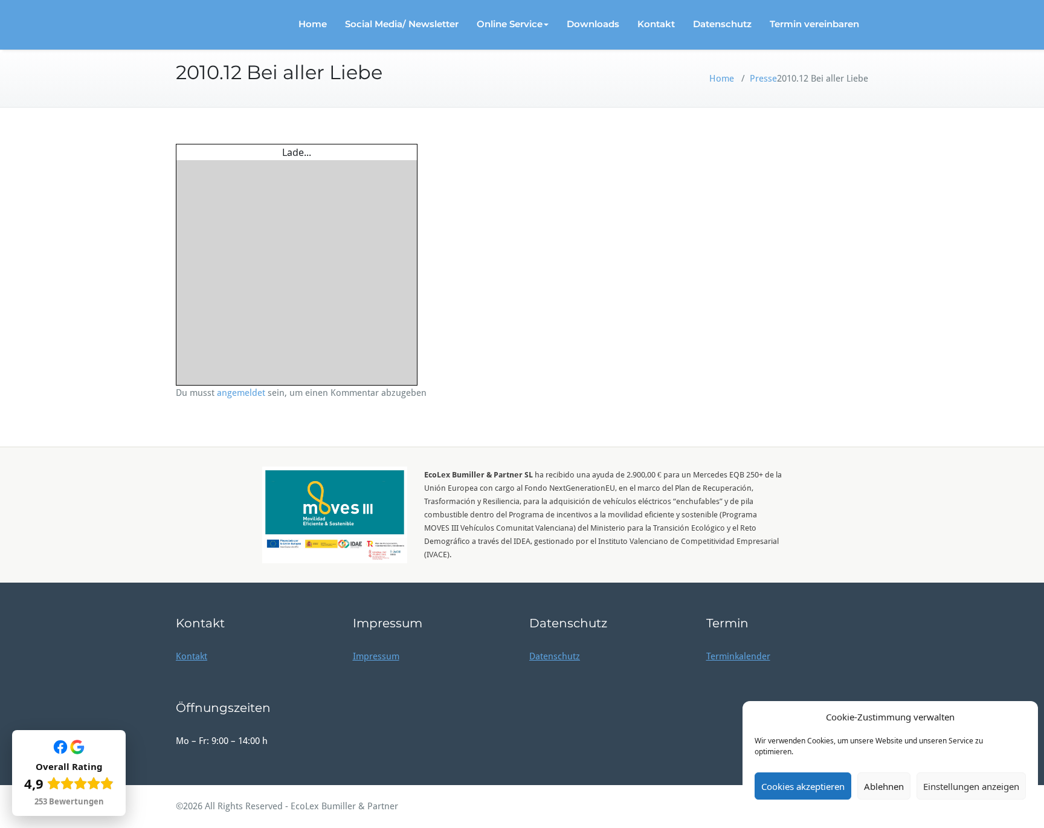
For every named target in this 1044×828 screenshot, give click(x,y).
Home (312, 24)
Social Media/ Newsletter (402, 24)
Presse (763, 78)
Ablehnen (884, 786)
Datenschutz (722, 24)
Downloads (593, 24)
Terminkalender (738, 656)
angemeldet (241, 392)
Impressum (376, 656)
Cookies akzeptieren (803, 786)
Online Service (510, 24)
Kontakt (656, 24)
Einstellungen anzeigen (971, 786)
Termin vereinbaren (814, 24)
